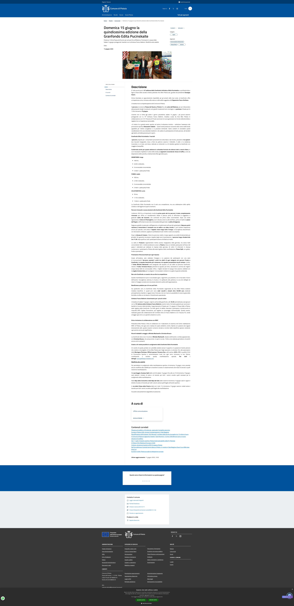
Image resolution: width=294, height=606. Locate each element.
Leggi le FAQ (128, 579)
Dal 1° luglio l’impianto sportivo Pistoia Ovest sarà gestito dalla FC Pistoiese (153, 441)
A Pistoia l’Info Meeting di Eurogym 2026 (143, 443)
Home (105, 21)
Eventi (171, 565)
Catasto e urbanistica (130, 562)
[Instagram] (176, 8)
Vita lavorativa (128, 554)
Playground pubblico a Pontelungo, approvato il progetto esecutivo (150, 430)
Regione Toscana (106, 2)
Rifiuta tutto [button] (153, 600)
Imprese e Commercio (130, 557)
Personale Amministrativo (109, 562)
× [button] (292, 589)
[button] (147, 603)
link (161, 596)
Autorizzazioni (151, 562)
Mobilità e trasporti (130, 565)
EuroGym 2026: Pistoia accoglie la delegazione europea (147, 452)
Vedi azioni (180, 28)
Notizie (172, 549)
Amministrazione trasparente (155, 573)
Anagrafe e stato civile (130, 549)
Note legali (150, 579)
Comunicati (117, 21)
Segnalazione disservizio (131, 576)
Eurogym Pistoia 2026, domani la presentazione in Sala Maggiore (150, 432)
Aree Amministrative (107, 551)
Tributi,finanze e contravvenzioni (155, 554)
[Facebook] (168, 8)
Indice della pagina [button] (110, 84)
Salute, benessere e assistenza (155, 560)
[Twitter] (172, 8)
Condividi (173, 28)
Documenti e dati (106, 565)
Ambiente (149, 557)
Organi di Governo (106, 549)
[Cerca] (190, 8)
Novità (111, 21)
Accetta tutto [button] (141, 600)
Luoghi (171, 562)
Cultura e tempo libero (130, 551)
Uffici (103, 554)
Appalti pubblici (129, 560)
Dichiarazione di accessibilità (154, 582)
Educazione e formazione (153, 549)
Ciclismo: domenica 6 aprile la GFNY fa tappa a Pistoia (146, 445)
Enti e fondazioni (106, 557)
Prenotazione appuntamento (132, 573)
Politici (104, 560)
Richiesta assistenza (130, 582)
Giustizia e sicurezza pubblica (154, 551)
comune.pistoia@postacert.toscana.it (112, 587)
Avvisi (171, 554)
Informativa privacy (152, 576)
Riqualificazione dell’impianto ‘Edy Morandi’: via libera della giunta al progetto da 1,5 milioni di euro (159, 434)
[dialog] (147, 597)
